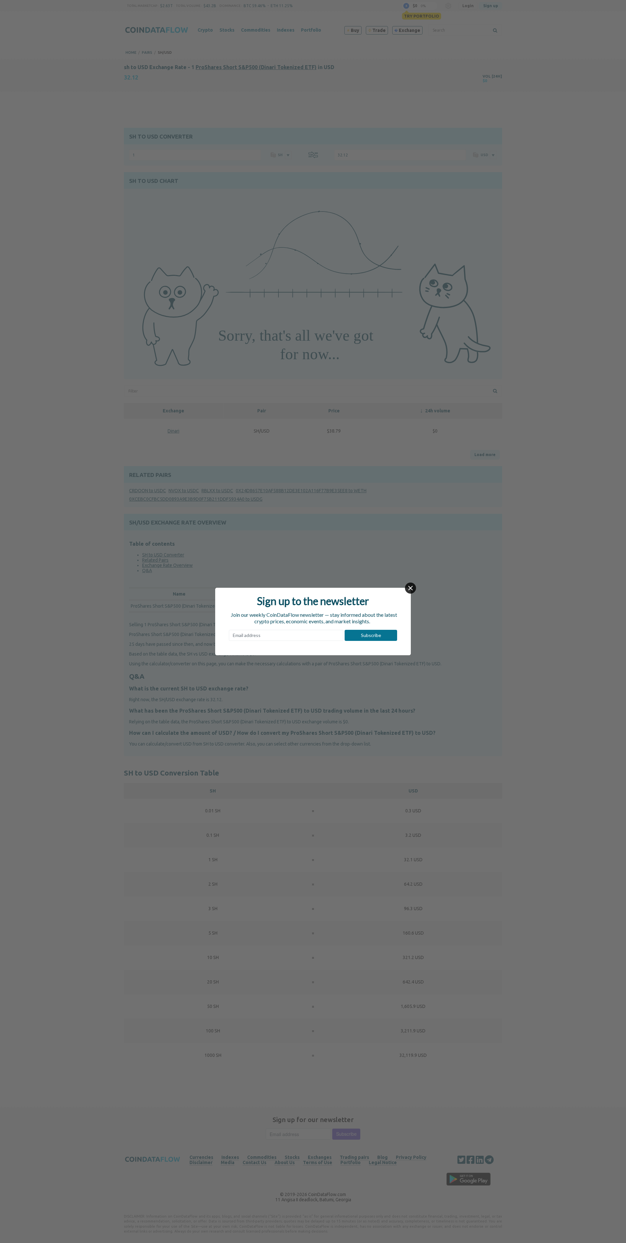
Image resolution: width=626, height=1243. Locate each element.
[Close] (410, 588)
